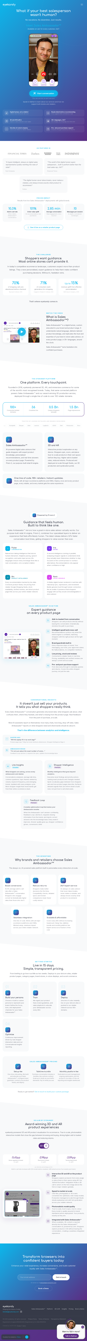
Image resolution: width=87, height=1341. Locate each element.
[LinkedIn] (21, 1312)
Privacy (19, 1325)
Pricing (71, 1309)
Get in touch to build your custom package (52, 1092)
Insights (64, 1309)
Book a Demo (43, 1288)
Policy (19, 1337)
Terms (24, 1325)
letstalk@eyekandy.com (48, 1283)
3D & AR (57, 1309)
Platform (50, 1309)
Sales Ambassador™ (38, 1309)
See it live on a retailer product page (43, 227)
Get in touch (61, 1277)
